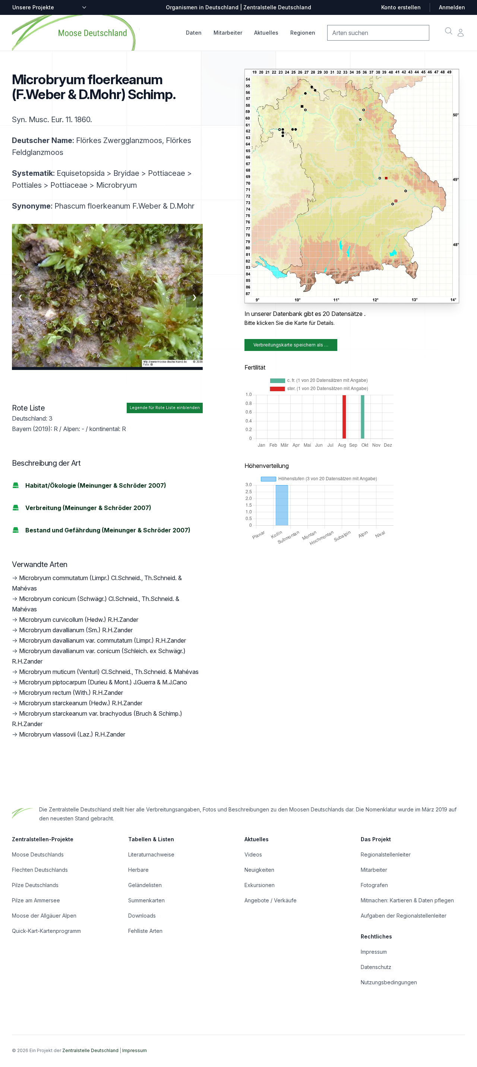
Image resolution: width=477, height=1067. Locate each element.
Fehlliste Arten (145, 931)
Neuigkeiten (259, 870)
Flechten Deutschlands (40, 870)
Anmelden (452, 7)
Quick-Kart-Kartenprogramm (46, 931)
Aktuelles (266, 32)
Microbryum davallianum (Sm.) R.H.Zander (76, 630)
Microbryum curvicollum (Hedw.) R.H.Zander (78, 619)
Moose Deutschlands (38, 854)
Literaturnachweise (151, 854)
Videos (253, 854)
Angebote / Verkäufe (270, 900)
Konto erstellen (401, 7)
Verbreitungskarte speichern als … (290, 345)
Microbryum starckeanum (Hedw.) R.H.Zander (80, 703)
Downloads (142, 915)
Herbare (138, 870)
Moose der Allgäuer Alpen (44, 915)
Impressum (374, 952)
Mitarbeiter (228, 32)
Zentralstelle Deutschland (90, 1050)
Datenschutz (376, 967)
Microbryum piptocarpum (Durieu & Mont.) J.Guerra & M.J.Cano (103, 682)
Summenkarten (146, 900)
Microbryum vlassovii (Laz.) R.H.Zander (72, 734)
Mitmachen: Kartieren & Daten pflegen (407, 900)
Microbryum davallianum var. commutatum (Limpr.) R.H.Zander (102, 640)
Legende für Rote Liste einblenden (165, 407)
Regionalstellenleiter (386, 854)
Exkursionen (259, 885)
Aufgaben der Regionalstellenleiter (403, 915)
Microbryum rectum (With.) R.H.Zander (71, 692)
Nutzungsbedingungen (389, 982)
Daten (194, 32)
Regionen (302, 32)
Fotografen (374, 885)
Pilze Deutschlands (35, 885)
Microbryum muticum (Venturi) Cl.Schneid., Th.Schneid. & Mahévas (109, 671)
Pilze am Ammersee (36, 900)
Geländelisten (145, 885)
